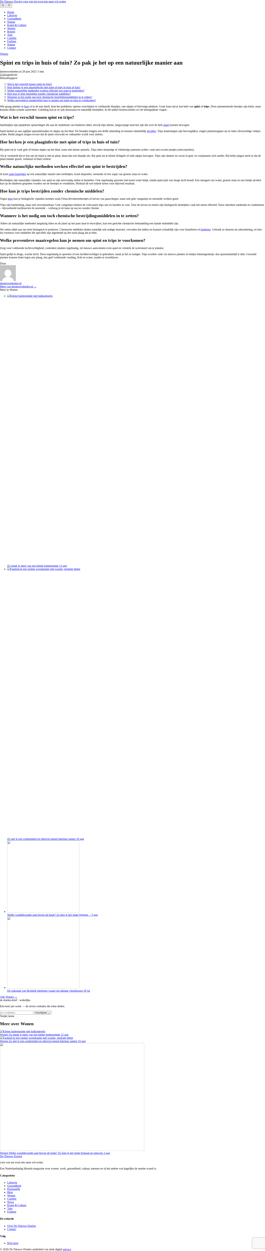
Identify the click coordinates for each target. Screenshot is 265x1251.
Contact (11, 47)
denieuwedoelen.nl (10, 283)
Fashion (11, 41)
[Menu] (9, 5)
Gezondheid (14, 18)
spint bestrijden (17, 174)
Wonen (11, 28)
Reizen (11, 31)
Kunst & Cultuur (16, 25)
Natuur (11, 21)
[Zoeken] (3, 5)
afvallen (151, 131)
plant (166, 124)
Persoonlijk (13, 1189)
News (10, 1202)
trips (10, 198)
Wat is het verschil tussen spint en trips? (29, 84)
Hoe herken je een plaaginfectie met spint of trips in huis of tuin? (43, 87)
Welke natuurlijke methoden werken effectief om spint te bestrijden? (45, 90)
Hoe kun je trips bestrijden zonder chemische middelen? (39, 93)
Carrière (11, 38)
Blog (10, 1192)
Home (10, 12)
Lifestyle (12, 15)
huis (26, 106)
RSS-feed (12, 1243)
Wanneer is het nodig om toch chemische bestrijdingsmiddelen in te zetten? (49, 97)
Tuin (9, 34)
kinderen (206, 229)
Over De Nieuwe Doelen (21, 1225)
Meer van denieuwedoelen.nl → (18, 286)
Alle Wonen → (8, 996)
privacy (67, 1249)
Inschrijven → (43, 1012)
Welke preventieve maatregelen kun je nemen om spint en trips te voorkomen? (51, 100)
